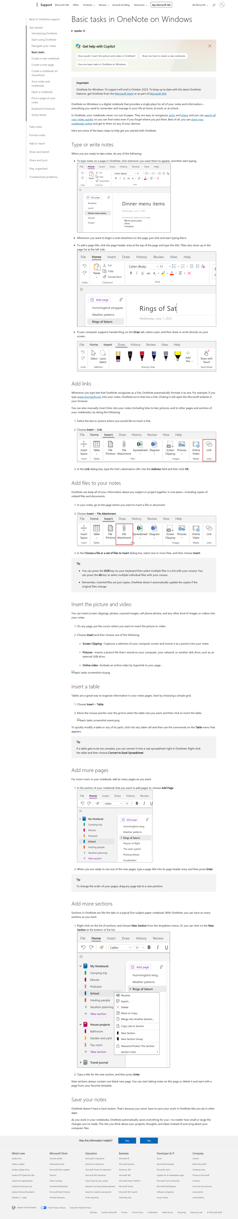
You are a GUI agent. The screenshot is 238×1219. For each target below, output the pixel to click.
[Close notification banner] (210, 46)
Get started (36, 27)
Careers (196, 1158)
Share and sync (38, 160)
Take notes (35, 126)
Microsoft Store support (60, 1169)
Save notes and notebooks (41, 83)
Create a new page (43, 64)
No (149, 1140)
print (172, 115)
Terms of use (137, 1212)
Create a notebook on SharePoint (44, 73)
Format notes (37, 135)
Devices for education (94, 1164)
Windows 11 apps (19, 1197)
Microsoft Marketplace (166, 1186)
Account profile (56, 1158)
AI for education (92, 1197)
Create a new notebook (45, 58)
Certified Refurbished (59, 1186)
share (184, 115)
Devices (102, 4)
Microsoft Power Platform (129, 1180)
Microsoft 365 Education (95, 1175)
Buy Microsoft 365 (161, 4)
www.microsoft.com (89, 397)
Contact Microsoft (109, 1212)
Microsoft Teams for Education (98, 1169)
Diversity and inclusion (202, 1186)
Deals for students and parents (98, 1192)
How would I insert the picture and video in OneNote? (106, 56)
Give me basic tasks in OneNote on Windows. (102, 64)
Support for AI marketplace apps (170, 1175)
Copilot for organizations (22, 1180)
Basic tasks (38, 52)
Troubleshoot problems (43, 177)
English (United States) (26, 1207)
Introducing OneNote (44, 33)
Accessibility (198, 1192)
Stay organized (38, 168)
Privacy (124, 1212)
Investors (196, 1180)
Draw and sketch (39, 152)
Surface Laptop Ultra (20, 1169)
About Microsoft (199, 1164)
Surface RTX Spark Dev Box (23, 1175)
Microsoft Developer (165, 1164)
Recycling (182, 1212)
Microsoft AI (124, 1158)
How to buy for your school (96, 1180)
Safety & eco (167, 1212)
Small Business (125, 1197)
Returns (53, 1175)
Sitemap (93, 1212)
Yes (127, 1140)
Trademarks (153, 1212)
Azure (159, 1158)
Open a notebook (42, 92)
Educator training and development (100, 1186)
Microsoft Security (126, 1164)
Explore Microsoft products (23, 1192)
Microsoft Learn (163, 1169)
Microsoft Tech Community (168, 1180)
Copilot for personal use (22, 1186)
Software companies (165, 1192)
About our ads (196, 1212)
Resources (139, 4)
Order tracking (56, 1180)
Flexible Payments (57, 1197)
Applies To (79, 30)
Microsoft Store (124, 93)
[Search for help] (213, 4)
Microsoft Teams (126, 1186)
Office (76, 4)
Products (87, 4)
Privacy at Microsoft (201, 1175)
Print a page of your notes (43, 100)
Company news (199, 1169)
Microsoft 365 (62, 4)
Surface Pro (16, 1158)
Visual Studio (162, 1197)
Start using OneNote (44, 39)
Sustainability (198, 1197)
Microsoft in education (94, 1158)
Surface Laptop (18, 1164)
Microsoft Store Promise (60, 1192)
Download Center (57, 1164)
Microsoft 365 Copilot (128, 1192)
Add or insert (37, 143)
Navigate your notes (44, 46)
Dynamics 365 (125, 1169)
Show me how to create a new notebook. (164, 56)
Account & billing (121, 4)
